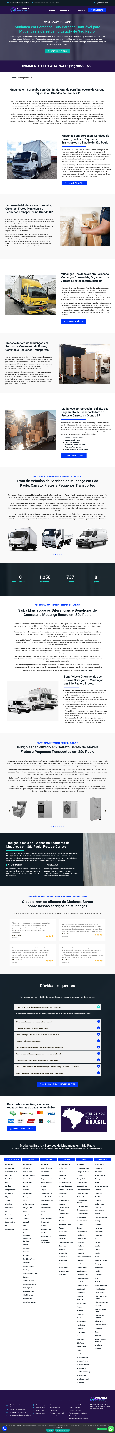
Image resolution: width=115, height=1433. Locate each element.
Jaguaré (26, 1215)
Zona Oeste (30, 1159)
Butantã (26, 1190)
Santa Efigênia (10, 1222)
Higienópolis (9, 1197)
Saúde (79, 1350)
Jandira (25, 1218)
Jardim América (82, 1264)
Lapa (25, 1226)
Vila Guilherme (46, 1229)
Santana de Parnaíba (30, 1273)
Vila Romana (27, 1298)
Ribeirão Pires (100, 1289)
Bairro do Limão (46, 1168)
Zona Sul (84, 1159)
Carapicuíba (27, 1193)
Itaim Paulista (64, 1200)
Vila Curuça (63, 1257)
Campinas (98, 1193)
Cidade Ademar (82, 1210)
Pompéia (26, 1255)
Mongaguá (99, 1264)
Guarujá (97, 1221)
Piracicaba (98, 1275)
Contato (81, 10)
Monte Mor (99, 1267)
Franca (97, 1213)
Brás (6, 1182)
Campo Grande (82, 1182)
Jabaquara (80, 1260)
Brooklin (80, 1175)
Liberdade (8, 1204)
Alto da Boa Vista (83, 1168)
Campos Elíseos (10, 1190)
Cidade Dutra (81, 1217)
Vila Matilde (63, 1267)
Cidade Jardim (82, 1221)
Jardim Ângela (82, 1267)
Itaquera (62, 1204)
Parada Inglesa (46, 1208)
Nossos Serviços (65, 10)
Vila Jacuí (62, 1264)
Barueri (25, 1186)
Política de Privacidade (62, 1430)
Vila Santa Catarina (83, 1379)
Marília (97, 1253)
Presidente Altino (29, 1259)
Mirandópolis (81, 1303)
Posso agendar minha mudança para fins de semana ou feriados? (38, 1054)
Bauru (97, 1182)
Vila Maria (44, 1233)
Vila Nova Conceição (84, 1372)
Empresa (52, 10)
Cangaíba (62, 1175)
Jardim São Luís (82, 1285)
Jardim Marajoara (83, 1278)
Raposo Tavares (28, 1266)
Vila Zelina (62, 1275)
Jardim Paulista (82, 1282)
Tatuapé (62, 1249)
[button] (9, 540)
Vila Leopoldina (28, 1291)
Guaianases (63, 1193)
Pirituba (26, 1252)
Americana (99, 1172)
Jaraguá (26, 1222)
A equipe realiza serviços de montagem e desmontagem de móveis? (39, 1047)
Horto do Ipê (81, 1239)
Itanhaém (98, 1235)
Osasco (25, 1229)
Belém (61, 1172)
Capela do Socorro (83, 1190)
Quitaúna (26, 1263)
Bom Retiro (9, 1179)
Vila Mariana (81, 1368)
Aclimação (9, 1164)
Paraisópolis (81, 1321)
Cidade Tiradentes (65, 1186)
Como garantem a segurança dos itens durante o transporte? (37, 1060)
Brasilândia (45, 1172)
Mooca (61, 1221)
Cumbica (98, 1197)
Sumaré (25, 1277)
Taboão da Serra (28, 1280)
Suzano (97, 1332)
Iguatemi (62, 1197)
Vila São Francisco (29, 1302)
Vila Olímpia (81, 1375)
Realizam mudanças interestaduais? (28, 1041)
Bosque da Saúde (83, 1172)
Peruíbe (97, 1271)
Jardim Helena (64, 1213)
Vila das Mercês (82, 1361)
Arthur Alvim (63, 1168)
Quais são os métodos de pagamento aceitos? (32, 1028)
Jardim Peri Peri (46, 1193)
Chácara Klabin (82, 1206)
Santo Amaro (81, 1347)
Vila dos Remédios (29, 1284)
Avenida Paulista (11, 1172)
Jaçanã (43, 1190)
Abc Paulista (99, 1164)
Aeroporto (98, 1168)
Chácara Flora (82, 1197)
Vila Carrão (63, 1253)
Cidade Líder (63, 1179)
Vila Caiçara (99, 1345)
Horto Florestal (46, 1182)
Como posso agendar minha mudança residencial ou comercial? (38, 1035)
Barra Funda (27, 1182)
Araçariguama (100, 1175)
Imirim (43, 1186)
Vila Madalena (28, 1295)
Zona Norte (48, 1159)
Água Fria (44, 1164)
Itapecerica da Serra (84, 1257)
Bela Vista (8, 1175)
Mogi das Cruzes (101, 1260)
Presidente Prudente (102, 1285)
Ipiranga (80, 1249)
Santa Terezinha (46, 1218)
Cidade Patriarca (65, 1182)
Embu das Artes (28, 1204)
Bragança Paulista (101, 1186)
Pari (6, 1211)
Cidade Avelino (82, 1213)
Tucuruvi (44, 1226)
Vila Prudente (64, 1271)
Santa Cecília (9, 1218)
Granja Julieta (82, 1231)
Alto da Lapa (27, 1172)
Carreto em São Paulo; (72, 440)
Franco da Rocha (101, 1217)
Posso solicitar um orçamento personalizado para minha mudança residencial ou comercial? (47, 1067)
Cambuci (8, 1186)
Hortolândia (99, 1228)
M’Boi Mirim (81, 1300)
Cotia (25, 1200)
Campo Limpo (82, 1186)
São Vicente (99, 1321)
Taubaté (98, 1335)
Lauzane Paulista (47, 1200)
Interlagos (80, 1246)
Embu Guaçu (99, 1204)
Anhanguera (9, 1168)
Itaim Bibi (80, 1253)
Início (14, 78)
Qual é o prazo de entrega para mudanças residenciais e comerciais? (39, 1073)
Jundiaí (97, 1246)
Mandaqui (44, 1204)
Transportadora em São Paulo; (75, 445)
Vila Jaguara (27, 1288)
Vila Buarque (9, 1229)
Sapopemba (63, 1246)
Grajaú (79, 1228)
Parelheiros (81, 1325)
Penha (61, 1228)
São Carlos (99, 1306)
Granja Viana (27, 1208)
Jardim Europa (82, 1271)
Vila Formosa (63, 1260)
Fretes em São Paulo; (72, 442)
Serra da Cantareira (101, 1325)
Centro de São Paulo (12, 1159)
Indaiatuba (99, 1231)
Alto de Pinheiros (29, 1175)
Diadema (98, 1200)
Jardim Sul (81, 1289)
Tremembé (45, 1222)
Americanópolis (64, 1164)
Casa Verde (45, 1175)
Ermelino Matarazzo (66, 1190)
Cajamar (98, 1190)
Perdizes (26, 1245)
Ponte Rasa (63, 1231)
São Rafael (80, 1343)
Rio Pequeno (27, 1270)
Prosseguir (50, 1430)
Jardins (8, 1200)
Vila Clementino (82, 1357)
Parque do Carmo (65, 1224)
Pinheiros (26, 1248)
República (8, 1215)
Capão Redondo (82, 1193)
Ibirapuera (80, 1242)
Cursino (80, 1224)
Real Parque (81, 1332)
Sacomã (80, 1336)
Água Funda (81, 1164)
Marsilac (80, 1296)
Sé (6, 1226)
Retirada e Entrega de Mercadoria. (76, 449)
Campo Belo (81, 1179)
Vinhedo (98, 1349)
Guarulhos (98, 1224)
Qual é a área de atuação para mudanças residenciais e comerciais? (39, 1007)
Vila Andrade (81, 1354)
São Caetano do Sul (102, 1302)
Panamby (80, 1314)
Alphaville (26, 1168)
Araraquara (99, 1179)
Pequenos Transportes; (73, 447)
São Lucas (62, 1235)
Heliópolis (80, 1235)
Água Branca (27, 1164)
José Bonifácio (46, 1197)
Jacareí (97, 1242)
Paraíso (79, 1318)
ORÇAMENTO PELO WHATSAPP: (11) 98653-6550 (58, 66)
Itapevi (25, 1211)
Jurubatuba (81, 1293)
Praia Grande (99, 1282)
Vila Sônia (80, 1383)
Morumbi (80, 1311)
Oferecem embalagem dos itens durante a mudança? (34, 1022)
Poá (96, 1278)
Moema (79, 1307)
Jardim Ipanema (82, 1275)
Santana (44, 1215)
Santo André (99, 1293)
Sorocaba (98, 1328)
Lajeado (62, 1217)
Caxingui (26, 1197)
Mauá (97, 1257)
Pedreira (80, 1329)
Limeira (97, 1249)
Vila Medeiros (46, 1236)
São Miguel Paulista (66, 1242)
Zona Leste (66, 1159)
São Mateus (63, 1239)
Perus (43, 1211)
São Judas (80, 1339)
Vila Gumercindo (83, 1364)
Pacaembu (9, 1208)
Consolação (9, 1193)
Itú (96, 1239)
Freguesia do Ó (46, 1179)
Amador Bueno (28, 1179)
